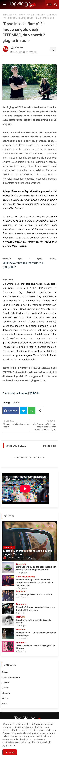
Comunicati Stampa (11, 677)
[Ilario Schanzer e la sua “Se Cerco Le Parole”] (8, 620)
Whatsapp (31, 410)
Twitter (23, 410)
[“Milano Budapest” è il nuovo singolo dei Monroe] (8, 646)
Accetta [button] (10, 752)
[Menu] (4, 5)
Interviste (6, 693)
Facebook (12, 410)
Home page (8, 14)
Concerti (5, 682)
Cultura (5, 688)
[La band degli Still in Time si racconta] (8, 595)
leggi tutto (7, 745)
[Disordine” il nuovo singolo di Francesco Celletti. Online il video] (8, 608)
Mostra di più (49, 446)
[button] (49, 4)
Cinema (5, 672)
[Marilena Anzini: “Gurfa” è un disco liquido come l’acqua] (8, 633)
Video (4, 703)
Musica (20, 14)
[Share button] (40, 410)
